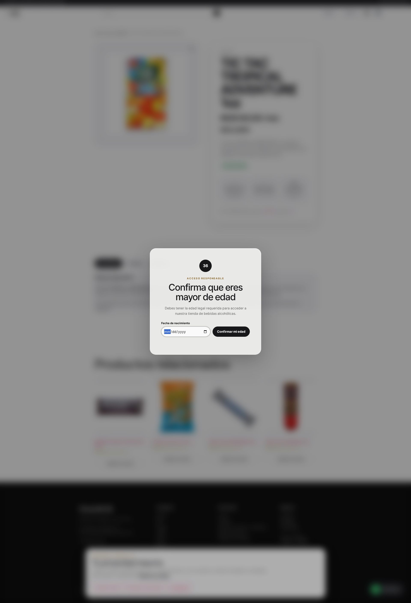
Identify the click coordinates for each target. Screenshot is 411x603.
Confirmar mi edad (231, 332)
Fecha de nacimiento (175, 323)
